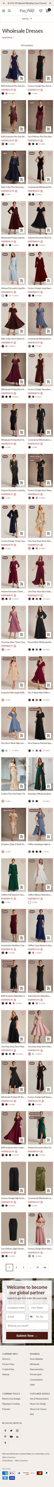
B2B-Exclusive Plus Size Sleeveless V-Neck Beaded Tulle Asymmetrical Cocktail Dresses (13, 136)
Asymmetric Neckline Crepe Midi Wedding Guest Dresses (13, 945)
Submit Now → (27, 1335)
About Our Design (38, 1404)
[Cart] (47, 10)
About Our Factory (38, 1409)
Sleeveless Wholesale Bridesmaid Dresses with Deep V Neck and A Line (40, 794)
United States (7, 1461)
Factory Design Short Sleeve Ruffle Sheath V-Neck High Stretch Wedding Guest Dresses (40, 490)
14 (37, 1267)
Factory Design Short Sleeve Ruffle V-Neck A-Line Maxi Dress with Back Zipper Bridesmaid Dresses (40, 1248)
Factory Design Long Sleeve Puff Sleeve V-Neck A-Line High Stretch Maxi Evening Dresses (40, 288)
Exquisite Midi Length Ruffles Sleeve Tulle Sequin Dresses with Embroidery (13, 692)
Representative (36, 1369)
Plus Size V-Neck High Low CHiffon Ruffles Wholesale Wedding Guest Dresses (13, 743)
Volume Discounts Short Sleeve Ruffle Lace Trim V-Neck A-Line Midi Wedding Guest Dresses (40, 238)
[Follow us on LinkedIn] (17, 1437)
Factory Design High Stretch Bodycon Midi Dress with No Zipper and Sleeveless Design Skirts (13, 1198)
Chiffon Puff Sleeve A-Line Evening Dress (13, 895)
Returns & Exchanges (11, 1398)
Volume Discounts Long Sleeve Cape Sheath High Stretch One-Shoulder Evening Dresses (13, 288)
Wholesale (34, 1364)
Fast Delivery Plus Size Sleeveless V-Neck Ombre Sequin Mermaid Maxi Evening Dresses (40, 136)
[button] (23, 53)
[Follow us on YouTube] (11, 1437)
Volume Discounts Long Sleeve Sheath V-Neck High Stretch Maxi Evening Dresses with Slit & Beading (13, 490)
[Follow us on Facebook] (5, 1431)
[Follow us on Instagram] (17, 1431)
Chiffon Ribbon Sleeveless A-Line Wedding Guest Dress (40, 895)
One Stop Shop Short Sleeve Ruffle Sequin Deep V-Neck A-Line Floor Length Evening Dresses (13, 1046)
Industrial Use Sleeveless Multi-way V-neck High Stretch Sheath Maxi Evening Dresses (40, 996)
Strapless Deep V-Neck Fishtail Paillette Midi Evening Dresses (13, 844)
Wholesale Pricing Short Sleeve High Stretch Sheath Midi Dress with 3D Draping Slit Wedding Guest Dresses (13, 440)
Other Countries (21, 1461)
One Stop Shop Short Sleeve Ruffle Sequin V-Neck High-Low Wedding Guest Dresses (40, 541)
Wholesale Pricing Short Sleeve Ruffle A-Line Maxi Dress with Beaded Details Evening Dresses (13, 389)
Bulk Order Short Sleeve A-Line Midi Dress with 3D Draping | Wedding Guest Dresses (13, 338)
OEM (32, 1385)
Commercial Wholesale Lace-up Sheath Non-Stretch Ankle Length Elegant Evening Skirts (40, 1198)
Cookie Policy (8, 1369)
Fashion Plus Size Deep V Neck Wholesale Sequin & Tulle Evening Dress (13, 794)
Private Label (35, 1374)
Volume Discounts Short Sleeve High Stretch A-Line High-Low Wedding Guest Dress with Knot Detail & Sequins (40, 1147)
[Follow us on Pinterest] (5, 1437)
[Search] (9, 10)
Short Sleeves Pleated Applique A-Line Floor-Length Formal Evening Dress (40, 743)
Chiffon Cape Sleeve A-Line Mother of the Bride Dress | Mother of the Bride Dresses (40, 945)
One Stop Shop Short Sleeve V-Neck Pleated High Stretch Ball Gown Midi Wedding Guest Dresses (40, 1046)
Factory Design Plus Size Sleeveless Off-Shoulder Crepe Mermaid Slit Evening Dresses (40, 86)
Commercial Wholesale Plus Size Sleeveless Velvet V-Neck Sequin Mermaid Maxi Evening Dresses (40, 187)
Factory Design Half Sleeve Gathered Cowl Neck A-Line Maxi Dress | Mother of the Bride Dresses (40, 1097)
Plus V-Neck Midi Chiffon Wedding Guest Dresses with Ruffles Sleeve (40, 692)
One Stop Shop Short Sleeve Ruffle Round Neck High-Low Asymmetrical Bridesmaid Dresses (40, 591)
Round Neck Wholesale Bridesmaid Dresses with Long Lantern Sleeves (40, 642)
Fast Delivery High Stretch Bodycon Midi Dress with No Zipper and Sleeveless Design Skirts (13, 1248)
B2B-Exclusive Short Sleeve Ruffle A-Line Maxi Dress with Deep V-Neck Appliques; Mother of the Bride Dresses (13, 1147)
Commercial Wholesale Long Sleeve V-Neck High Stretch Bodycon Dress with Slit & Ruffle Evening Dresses (40, 440)
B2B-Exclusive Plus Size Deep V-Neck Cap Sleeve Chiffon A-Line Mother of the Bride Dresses (13, 86)
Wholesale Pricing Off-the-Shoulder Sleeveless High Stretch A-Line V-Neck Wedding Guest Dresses (13, 1097)
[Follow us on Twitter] (11, 1431)
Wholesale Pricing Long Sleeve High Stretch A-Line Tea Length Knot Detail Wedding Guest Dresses (13, 238)
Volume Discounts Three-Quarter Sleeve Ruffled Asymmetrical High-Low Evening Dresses (13, 591)
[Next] (44, 1267)
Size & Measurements (39, 1398)
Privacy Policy (8, 1364)
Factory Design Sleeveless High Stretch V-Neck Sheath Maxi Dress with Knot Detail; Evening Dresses (40, 389)
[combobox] (31, 1316)
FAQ (32, 1414)
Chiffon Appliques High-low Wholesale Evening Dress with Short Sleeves (40, 844)
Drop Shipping (36, 1359)
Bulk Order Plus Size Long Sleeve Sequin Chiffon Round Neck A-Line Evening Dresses (13, 187)
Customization (36, 1379)
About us (6, 1359)
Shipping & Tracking (11, 1404)
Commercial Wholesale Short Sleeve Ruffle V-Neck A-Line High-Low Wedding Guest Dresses (40, 338)
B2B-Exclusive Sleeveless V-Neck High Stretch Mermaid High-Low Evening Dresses (13, 996)
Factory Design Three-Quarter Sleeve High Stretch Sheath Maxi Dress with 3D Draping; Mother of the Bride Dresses (13, 541)
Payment (6, 1409)
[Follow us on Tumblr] (5, 1443)
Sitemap (5, 1374)
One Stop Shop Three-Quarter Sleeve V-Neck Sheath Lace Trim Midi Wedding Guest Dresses (13, 642)
